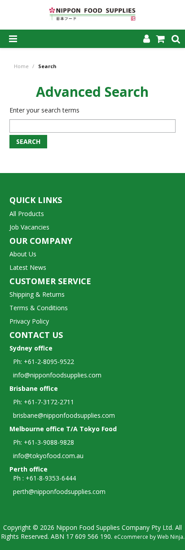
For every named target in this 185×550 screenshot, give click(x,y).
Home (21, 66)
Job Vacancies (29, 227)
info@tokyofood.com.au (48, 455)
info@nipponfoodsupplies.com (55, 375)
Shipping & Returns (37, 294)
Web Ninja (170, 536)
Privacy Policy (29, 321)
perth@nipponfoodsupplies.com (59, 491)
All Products (26, 213)
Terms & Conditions (38, 307)
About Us (22, 254)
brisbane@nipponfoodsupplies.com (62, 415)
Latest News (27, 267)
